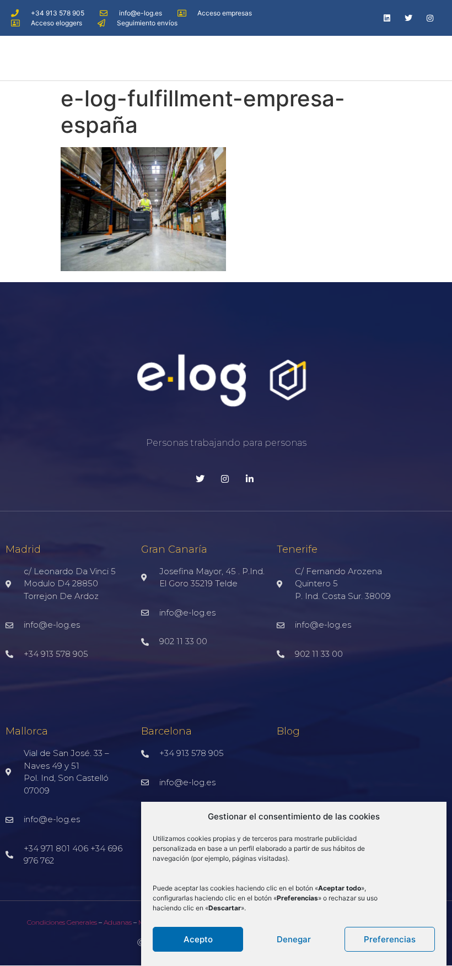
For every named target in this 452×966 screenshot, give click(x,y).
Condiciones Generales (62, 922)
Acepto (198, 939)
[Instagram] (430, 18)
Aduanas (118, 922)
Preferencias (390, 939)
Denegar (294, 939)
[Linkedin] (386, 18)
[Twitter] (408, 18)
